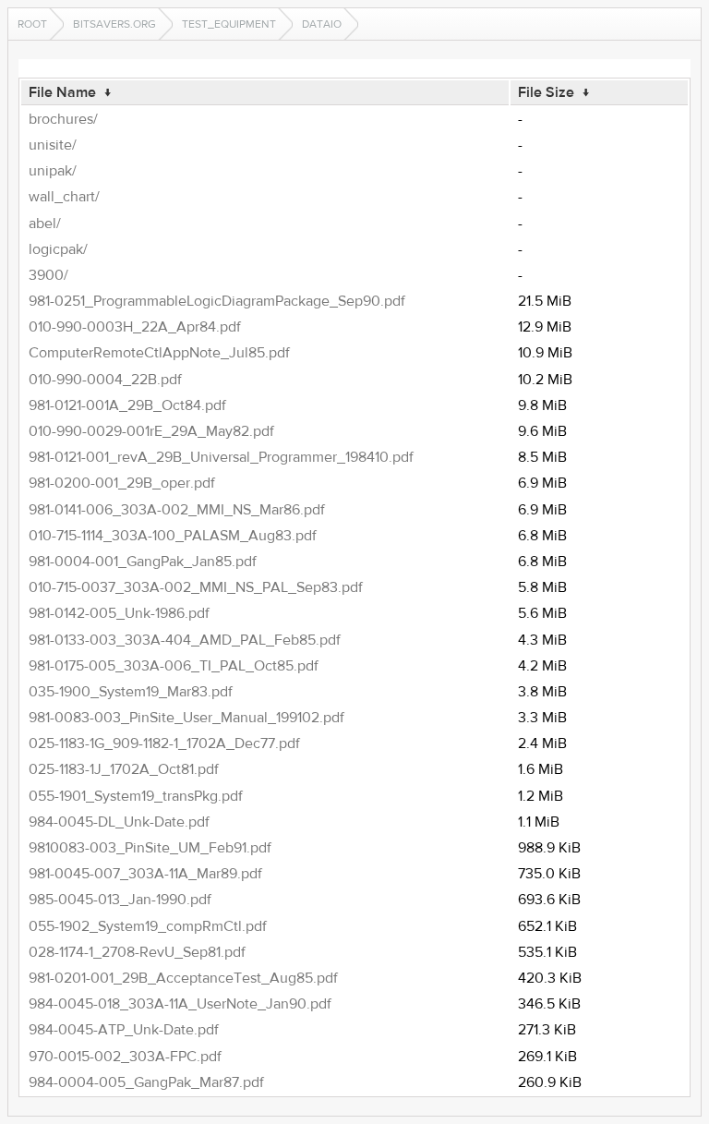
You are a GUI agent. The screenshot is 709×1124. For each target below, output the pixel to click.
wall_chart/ (64, 196)
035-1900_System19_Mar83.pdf (131, 692)
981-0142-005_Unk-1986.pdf (119, 613)
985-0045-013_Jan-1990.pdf (120, 899)
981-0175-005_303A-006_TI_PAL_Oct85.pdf (173, 666)
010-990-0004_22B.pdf (105, 379)
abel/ (45, 223)
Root (32, 24)
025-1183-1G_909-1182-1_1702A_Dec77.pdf (164, 743)
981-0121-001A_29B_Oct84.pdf (127, 405)
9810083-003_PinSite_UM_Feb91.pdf (150, 848)
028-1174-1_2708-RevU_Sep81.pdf (137, 952)
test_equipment (229, 24)
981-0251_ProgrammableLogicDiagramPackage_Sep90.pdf (217, 301)
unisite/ (53, 145)
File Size (546, 92)
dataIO (322, 24)
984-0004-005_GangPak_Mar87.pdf (146, 1082)
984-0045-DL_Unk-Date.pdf (119, 822)
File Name (62, 92)
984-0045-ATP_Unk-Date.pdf (124, 1030)
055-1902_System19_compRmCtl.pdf (148, 926)
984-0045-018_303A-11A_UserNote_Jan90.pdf (180, 1004)
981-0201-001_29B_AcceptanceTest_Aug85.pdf (183, 978)
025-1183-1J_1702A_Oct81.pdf (124, 769)
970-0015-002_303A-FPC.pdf (125, 1056)
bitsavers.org (114, 24)
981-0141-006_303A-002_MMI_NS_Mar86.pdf (177, 510)
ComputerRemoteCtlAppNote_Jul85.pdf (159, 353)
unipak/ (53, 171)
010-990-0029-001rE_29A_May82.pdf (151, 431)
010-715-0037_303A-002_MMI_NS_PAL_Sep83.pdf (196, 587)
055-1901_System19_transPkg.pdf (136, 796)
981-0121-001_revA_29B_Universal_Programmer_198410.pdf (221, 457)
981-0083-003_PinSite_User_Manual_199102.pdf (186, 717)
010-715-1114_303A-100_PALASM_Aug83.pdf (173, 535)
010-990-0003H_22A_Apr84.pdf (135, 327)
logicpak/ (58, 249)
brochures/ (63, 119)
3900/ (48, 275)
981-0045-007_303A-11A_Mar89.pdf (145, 873)
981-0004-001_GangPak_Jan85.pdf (143, 561)
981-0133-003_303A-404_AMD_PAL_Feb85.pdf (185, 640)
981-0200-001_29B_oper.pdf (122, 483)
